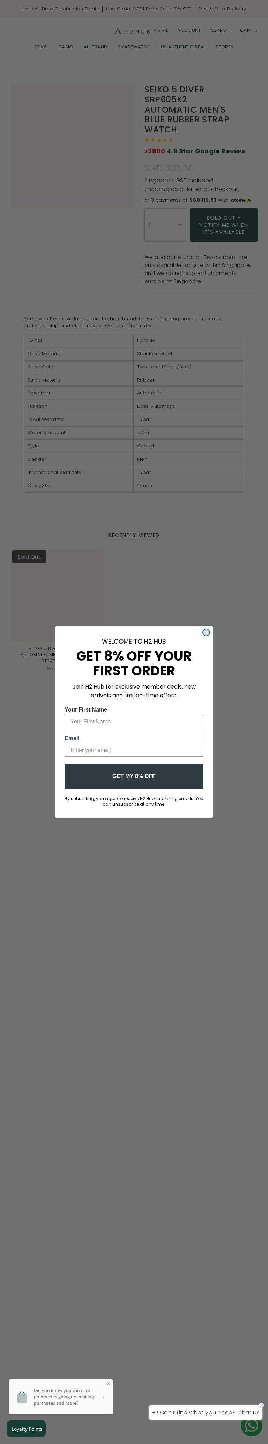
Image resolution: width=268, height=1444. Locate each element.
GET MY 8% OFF (134, 776)
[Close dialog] (206, 632)
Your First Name (86, 710)
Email (72, 738)
